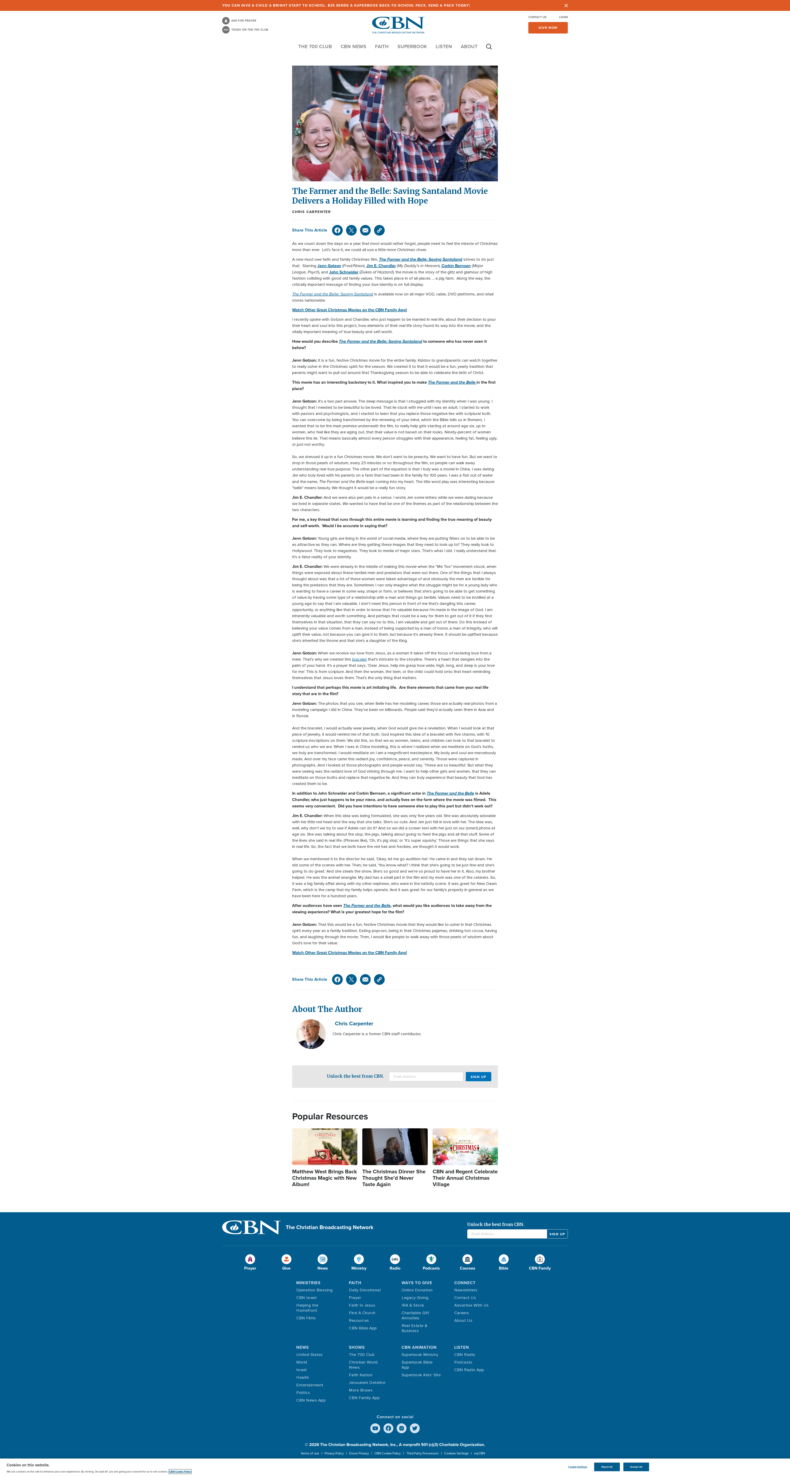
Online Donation (417, 1290)
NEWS (302, 1347)
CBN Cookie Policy (387, 1453)
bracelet (359, 659)
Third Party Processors (422, 1453)
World (301, 1362)
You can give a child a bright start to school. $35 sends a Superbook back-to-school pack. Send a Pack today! (346, 5)
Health (302, 1377)
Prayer (355, 1297)
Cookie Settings (577, 1467)
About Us (463, 1320)
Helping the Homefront (307, 1308)
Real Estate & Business (415, 1328)
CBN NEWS (353, 46)
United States (309, 1354)
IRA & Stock (413, 1305)
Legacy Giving (415, 1297)
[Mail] (365, 230)
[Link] (379, 230)
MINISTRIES (308, 1283)
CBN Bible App (363, 1328)
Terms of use (309, 1453)
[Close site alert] (566, 5)
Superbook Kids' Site (421, 1375)
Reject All (606, 1467)
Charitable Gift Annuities (415, 1315)
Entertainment (309, 1385)
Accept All (636, 1467)
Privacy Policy (334, 1453)
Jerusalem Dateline (367, 1382)
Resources (359, 1320)
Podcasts (463, 1362)
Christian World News (363, 1365)
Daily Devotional (365, 1290)
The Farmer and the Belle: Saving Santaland (420, 259)
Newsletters (465, 1290)
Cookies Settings (456, 1453)
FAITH (382, 46)
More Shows (361, 1390)
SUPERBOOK (412, 46)
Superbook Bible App (417, 1365)
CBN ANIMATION (419, 1347)
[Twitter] (351, 230)
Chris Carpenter (311, 211)
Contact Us (537, 17)
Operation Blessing (314, 1290)
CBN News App (311, 1400)
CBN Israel (306, 1297)
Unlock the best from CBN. (355, 1076)
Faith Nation (361, 1375)
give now (548, 27)
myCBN (479, 1453)
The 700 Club (315, 46)
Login (563, 17)
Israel (301, 1369)
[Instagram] (402, 1428)
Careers (461, 1312)
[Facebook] (337, 230)
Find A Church (362, 1312)
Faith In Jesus (362, 1305)
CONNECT (465, 1283)
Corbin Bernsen (456, 266)
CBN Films (306, 1318)
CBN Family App (364, 1397)
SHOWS (357, 1347)
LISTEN (444, 46)
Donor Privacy (359, 1453)
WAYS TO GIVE (417, 1283)
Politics (303, 1392)
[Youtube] (375, 1428)
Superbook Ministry (420, 1354)
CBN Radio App (469, 1369)
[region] (395, 1467)
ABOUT (469, 46)
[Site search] (489, 49)
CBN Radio (464, 1354)
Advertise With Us (471, 1305)
